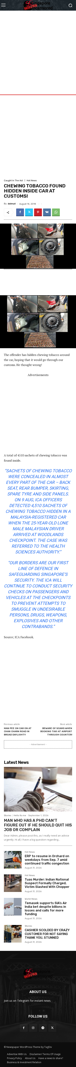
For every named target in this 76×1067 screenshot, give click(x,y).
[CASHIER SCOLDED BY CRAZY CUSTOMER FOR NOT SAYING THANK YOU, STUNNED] (13, 934)
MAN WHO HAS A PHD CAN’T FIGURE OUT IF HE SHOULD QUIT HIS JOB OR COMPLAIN (38, 825)
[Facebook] (20, 212)
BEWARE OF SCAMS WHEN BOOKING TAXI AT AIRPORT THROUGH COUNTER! (56, 731)
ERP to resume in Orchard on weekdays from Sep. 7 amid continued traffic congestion (47, 859)
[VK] (47, 212)
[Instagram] (33, 1028)
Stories (7, 815)
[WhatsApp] (56, 212)
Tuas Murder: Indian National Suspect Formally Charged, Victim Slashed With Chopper (47, 883)
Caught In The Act (13, 181)
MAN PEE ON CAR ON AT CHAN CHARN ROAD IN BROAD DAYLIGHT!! (18, 731)
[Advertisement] (38, 48)
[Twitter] (29, 212)
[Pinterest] (38, 212)
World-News (31, 899)
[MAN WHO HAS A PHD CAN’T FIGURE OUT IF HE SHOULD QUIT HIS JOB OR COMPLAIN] (38, 789)
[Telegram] (43, 1028)
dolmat (12, 204)
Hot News (32, 181)
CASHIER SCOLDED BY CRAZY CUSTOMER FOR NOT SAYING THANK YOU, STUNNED (47, 933)
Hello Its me (20, 815)
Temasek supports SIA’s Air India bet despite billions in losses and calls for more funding (46, 908)
